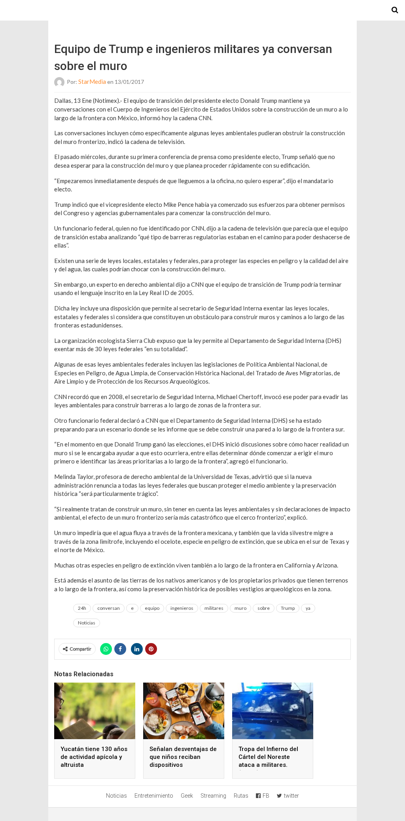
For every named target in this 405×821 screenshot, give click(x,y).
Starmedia (202, 10)
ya (308, 608)
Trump (288, 608)
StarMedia (92, 81)
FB (266, 796)
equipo (152, 608)
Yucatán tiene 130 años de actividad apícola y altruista (94, 756)
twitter (291, 796)
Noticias (86, 623)
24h (82, 608)
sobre (263, 608)
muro (240, 608)
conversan (108, 608)
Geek (187, 796)
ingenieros (181, 608)
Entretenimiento (153, 796)
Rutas (241, 796)
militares (213, 608)
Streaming (213, 796)
